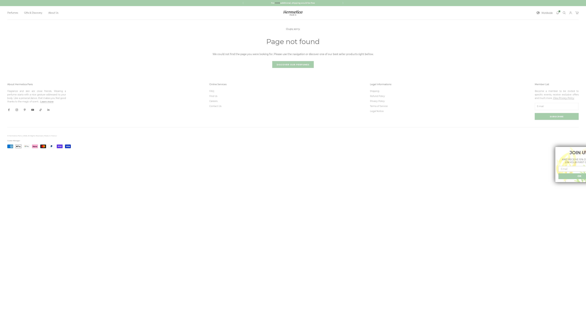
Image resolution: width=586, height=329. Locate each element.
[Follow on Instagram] (16, 109)
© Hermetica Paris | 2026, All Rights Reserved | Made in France (32, 136)
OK (562, 176)
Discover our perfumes (293, 64)
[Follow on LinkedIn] (48, 109)
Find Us (213, 96)
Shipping (374, 91)
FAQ (211, 91)
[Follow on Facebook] (8, 109)
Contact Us (215, 106)
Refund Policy (377, 96)
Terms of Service (379, 106)
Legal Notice (377, 111)
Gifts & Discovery (33, 12)
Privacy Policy (377, 101)
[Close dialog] (582, 151)
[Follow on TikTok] (40, 109)
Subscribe (557, 116)
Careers (213, 101)
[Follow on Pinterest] (24, 109)
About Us (53, 12)
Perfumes (12, 12)
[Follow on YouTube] (32, 109)
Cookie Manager (13, 141)
